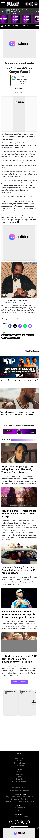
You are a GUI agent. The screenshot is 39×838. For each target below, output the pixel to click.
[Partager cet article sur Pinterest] (19, 327)
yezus (4, 337)
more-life (9, 337)
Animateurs (19, 758)
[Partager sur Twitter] (14, 327)
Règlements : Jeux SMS (19, 799)
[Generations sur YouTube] (22, 822)
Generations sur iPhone (19, 788)
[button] (11, 702)
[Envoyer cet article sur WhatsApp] (24, 327)
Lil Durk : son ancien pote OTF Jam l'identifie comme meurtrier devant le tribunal (19, 659)
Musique (16, 26)
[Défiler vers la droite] (34, 702)
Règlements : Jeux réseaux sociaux (19, 797)
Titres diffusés (19, 763)
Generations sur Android (19, 790)
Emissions (19, 756)
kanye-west (29, 335)
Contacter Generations (19, 817)
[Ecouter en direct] (27, 4)
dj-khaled (16, 337)
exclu (13, 335)
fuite (23, 335)
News (7, 26)
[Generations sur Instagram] (28, 822)
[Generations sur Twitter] (17, 822)
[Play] (3, 11)
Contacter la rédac (19, 781)
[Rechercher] (31, 4)
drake (3, 335)
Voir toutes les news (19, 682)
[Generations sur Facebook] (11, 822)
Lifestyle (19, 779)
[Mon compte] (36, 4)
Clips (19, 810)
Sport (25, 26)
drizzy (8, 335)
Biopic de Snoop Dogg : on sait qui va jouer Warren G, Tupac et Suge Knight (17, 469)
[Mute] (37, 11)
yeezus (19, 335)
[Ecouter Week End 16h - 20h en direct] (19, 431)
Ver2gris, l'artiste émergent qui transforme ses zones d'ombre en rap (19, 513)
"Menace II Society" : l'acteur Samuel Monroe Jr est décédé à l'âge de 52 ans (19, 570)
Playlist (19, 761)
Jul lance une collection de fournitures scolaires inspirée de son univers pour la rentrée (19, 614)
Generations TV (19, 808)
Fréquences (19, 765)
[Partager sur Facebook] (9, 327)
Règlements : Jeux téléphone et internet (19, 801)
